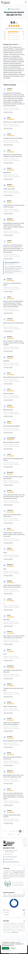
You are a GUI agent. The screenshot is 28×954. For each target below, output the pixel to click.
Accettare (5, 948)
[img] (19, 44)
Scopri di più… (15, 932)
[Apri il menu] (26, 2)
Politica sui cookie (7, 950)
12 (18, 834)
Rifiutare (13, 948)
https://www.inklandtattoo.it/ (12, 861)
